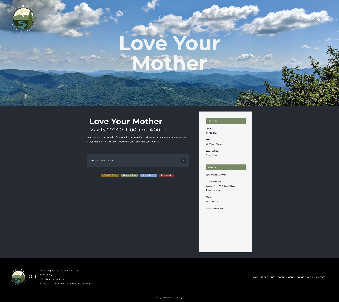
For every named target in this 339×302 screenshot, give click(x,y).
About (264, 277)
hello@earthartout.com (52, 279)
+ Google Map (214, 190)
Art (273, 277)
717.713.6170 (46, 275)
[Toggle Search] (318, 19)
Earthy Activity (212, 155)
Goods (281, 277)
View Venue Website (214, 208)
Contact (320, 277)
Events (300, 277)
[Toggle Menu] (326, 19)
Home (255, 277)
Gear (291, 277)
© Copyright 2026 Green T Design (169, 298)
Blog (310, 277)
